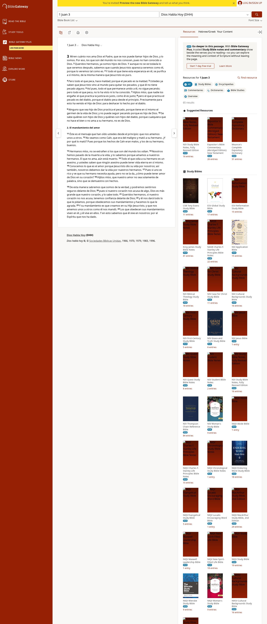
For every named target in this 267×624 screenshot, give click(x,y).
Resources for (196, 77)
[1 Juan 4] (174, 133)
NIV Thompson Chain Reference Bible (191, 427)
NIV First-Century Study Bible (192, 339)
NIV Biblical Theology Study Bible (191, 297)
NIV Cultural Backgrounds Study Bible (242, 297)
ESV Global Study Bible (216, 207)
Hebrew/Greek (207, 31)
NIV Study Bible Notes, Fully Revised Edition (191, 147)
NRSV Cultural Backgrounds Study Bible (242, 603)
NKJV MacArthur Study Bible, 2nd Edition (240, 518)
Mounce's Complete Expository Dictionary (237, 149)
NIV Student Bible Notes (216, 381)
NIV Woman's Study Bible (214, 425)
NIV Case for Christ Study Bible (217, 295)
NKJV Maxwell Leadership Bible (191, 561)
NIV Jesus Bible (239, 338)
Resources (189, 31)
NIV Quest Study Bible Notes (191, 381)
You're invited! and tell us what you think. (146, 3)
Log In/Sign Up (252, 3)
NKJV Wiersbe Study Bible (190, 602)
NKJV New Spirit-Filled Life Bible (216, 561)
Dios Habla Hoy (76, 235)
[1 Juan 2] (58, 133)
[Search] (257, 14)
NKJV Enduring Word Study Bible (241, 469)
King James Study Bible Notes (192, 248)
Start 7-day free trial (200, 65)
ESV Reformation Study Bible (240, 207)
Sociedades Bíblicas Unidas (105, 241)
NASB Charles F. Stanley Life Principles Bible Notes (215, 251)
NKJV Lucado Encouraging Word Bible (217, 518)
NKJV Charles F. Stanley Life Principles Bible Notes (191, 472)
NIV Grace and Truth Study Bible (216, 339)
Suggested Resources (200, 110)
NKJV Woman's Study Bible (214, 602)
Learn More (225, 65)
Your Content (225, 31)
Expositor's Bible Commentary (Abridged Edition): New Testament (217, 149)
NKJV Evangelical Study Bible (191, 516)
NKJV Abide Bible (240, 424)
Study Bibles (194, 171)
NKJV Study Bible (240, 559)
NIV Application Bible (240, 248)
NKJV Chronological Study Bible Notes (217, 469)
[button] (249, 3)
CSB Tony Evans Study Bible (191, 207)
